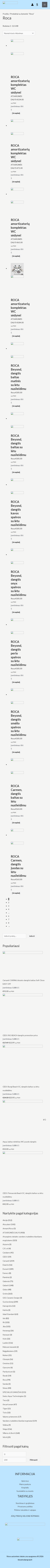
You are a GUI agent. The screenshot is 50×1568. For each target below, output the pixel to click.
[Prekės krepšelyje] (37, 4)
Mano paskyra (25, 1484)
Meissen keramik (9, 1347)
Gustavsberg (8, 1302)
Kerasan (6, 1335)
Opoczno (6, 1367)
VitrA (5, 1437)
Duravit (6, 1269)
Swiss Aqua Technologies (13, 1396)
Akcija (5, 1220)
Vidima (5, 1425)
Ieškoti (32, 936)
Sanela (5, 1384)
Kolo (5, 1339)
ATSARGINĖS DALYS (11, 1232)
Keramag (6, 1330)
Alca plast (7, 1224)
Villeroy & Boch (9, 1433)
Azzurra (6, 1244)
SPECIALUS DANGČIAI (12, 1392)
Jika (4, 1326)
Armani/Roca (8, 1228)
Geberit (6, 1285)
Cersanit (6, 1261)
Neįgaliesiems (8, 1351)
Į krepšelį (16, 113)
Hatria (5, 1310)
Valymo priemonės (10, 1417)
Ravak (5, 1375)
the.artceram (8, 1404)
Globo (5, 1289)
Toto (5, 1412)
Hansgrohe (7, 1306)
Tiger (5, 1408)
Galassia (6, 1281)
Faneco (6, 1273)
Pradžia (6, 14)
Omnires (6, 1363)
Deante (6, 1265)
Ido (4, 1318)
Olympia (6, 1359)
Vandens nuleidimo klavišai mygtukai (17, 1421)
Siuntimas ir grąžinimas (25, 1503)
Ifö (4, 1322)
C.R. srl (5, 1248)
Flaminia (6, 1277)
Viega (5, 1429)
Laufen (5, 1343)
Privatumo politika (25, 1506)
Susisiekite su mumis (25, 1491)
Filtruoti (33, 1460)
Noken (5, 1355)
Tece (5, 1400)
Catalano (6, 1252)
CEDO (5, 1257)
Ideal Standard (9, 1314)
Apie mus (25, 1481)
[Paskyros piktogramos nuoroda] (32, 4)
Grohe (5, 1293)
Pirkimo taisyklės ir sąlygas (25, 1510)
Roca (5, 1380)
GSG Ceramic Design (11, 1298)
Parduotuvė (8, 1371)
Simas (5, 1388)
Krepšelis (25, 1487)
